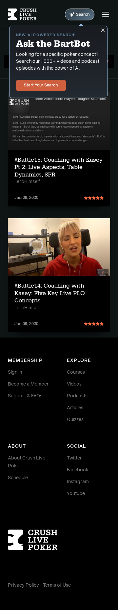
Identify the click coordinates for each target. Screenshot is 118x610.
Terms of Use (57, 585)
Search (83, 15)
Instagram (78, 482)
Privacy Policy (23, 585)
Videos (74, 384)
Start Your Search (41, 85)
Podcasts (77, 396)
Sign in (15, 372)
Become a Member (28, 384)
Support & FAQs (25, 396)
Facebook (77, 470)
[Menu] (105, 14)
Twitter (74, 458)
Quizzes (75, 419)
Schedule (18, 478)
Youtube (76, 493)
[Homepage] (22, 14)
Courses (76, 372)
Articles (75, 408)
